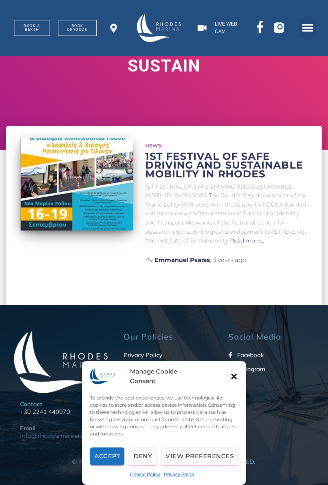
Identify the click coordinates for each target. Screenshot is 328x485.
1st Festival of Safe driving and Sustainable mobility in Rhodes (224, 165)
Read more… (247, 240)
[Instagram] (280, 28)
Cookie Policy (145, 474)
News (153, 146)
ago (229, 260)
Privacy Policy (179, 474)
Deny (143, 456)
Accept (107, 456)
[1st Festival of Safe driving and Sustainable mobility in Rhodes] (76, 184)
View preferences (200, 456)
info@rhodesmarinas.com (58, 435)
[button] (234, 376)
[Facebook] (260, 28)
